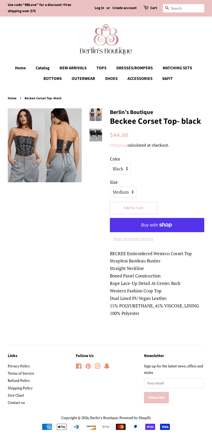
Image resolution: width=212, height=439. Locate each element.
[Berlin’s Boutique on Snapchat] (107, 367)
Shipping (118, 145)
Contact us (16, 402)
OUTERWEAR (83, 78)
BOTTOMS (52, 78)
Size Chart (16, 395)
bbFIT (167, 78)
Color (115, 159)
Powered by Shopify (135, 417)
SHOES (111, 78)
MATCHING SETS (177, 68)
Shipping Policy (20, 387)
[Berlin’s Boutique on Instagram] (97, 367)
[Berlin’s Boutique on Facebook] (79, 367)
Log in (99, 8)
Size (114, 182)
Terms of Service (21, 373)
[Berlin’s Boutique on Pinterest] (88, 367)
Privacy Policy (19, 366)
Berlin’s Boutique (104, 417)
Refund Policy (19, 380)
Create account (124, 8)
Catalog (43, 68)
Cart (153, 8)
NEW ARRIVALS (73, 68)
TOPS (101, 68)
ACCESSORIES (140, 78)
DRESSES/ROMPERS (134, 68)
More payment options (133, 238)
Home (20, 68)
